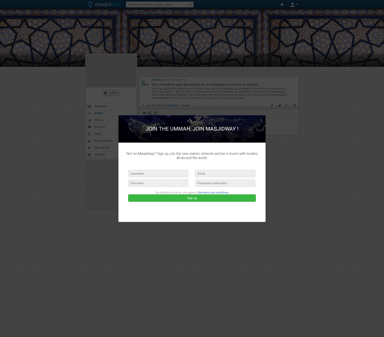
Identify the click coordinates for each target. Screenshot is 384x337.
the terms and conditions (213, 192)
